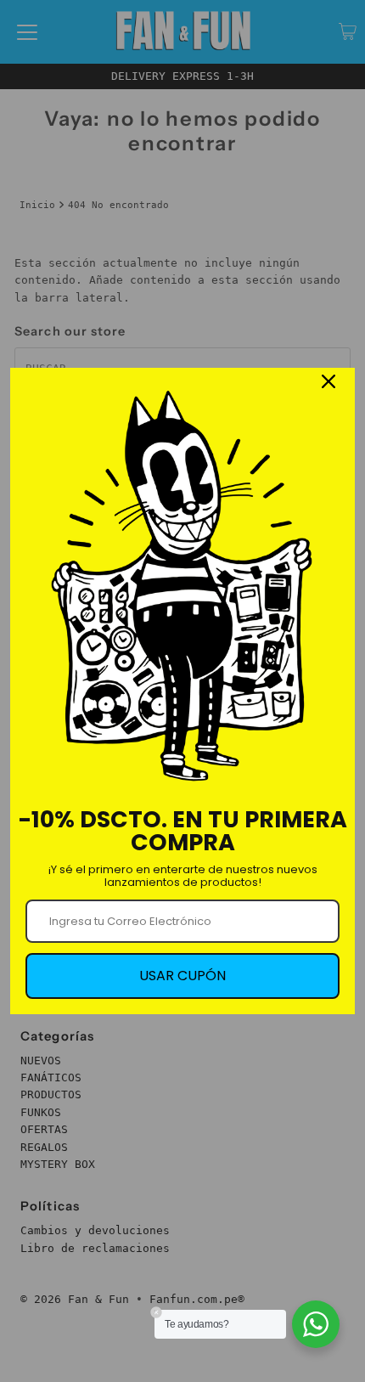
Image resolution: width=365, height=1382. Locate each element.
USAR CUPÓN (182, 975)
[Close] (328, 381)
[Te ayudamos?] (316, 1324)
